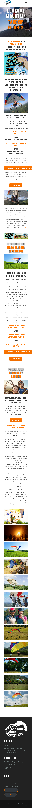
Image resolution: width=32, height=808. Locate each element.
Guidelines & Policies (11, 790)
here (26, 227)
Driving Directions (10, 794)
